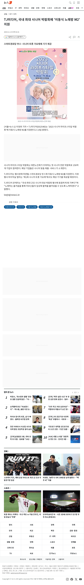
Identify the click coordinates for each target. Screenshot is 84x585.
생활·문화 (10, 542)
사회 (31, 525)
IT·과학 (52, 536)
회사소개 (23, 559)
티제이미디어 (9, 207)
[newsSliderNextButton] (78, 392)
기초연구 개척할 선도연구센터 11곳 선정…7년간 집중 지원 (58, 429)
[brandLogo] (8, 2)
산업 (5, 14)
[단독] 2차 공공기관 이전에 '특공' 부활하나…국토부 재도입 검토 (58, 419)
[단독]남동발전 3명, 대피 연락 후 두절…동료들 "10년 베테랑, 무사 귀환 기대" (20, 439)
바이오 (73, 536)
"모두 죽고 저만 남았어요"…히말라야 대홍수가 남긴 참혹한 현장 (59, 409)
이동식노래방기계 (46, 207)
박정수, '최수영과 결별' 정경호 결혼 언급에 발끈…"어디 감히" (20, 399)
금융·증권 (73, 531)
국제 (73, 525)
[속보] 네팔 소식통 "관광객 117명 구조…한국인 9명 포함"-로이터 (58, 439)
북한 (52, 531)
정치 (10, 525)
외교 (31, 531)
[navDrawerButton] (78, 2)
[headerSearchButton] (70, 2)
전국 (10, 531)
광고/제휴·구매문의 (35, 559)
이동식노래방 (31, 207)
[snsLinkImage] (67, 579)
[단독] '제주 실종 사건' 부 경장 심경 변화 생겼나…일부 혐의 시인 (58, 399)
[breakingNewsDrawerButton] (74, 2)
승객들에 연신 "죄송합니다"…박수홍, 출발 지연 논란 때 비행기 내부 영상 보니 (20, 409)
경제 (52, 525)
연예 (5, 451)
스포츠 (6, 488)
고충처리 (61, 559)
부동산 (31, 536)
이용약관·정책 (50, 559)
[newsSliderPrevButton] (73, 392)
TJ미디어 (21, 207)
